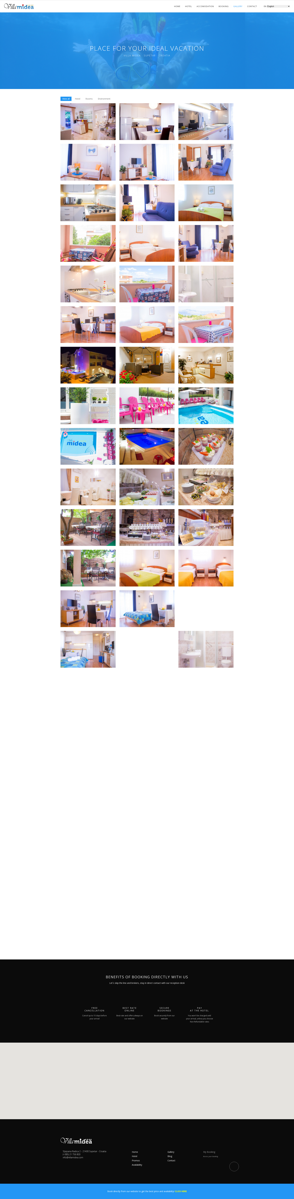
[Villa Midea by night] (88, 365)
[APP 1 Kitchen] (147, 121)
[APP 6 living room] (88, 324)
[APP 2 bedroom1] (147, 568)
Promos (136, 1160)
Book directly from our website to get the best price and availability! (147, 1191)
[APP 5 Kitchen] (88, 284)
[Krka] (147, 852)
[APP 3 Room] (206, 202)
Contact (171, 1160)
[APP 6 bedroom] (147, 324)
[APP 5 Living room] (206, 243)
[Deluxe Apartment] (147, 689)
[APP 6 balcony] (206, 324)
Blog (170, 1156)
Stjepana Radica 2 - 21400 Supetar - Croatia (84, 1151)
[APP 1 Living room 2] (147, 162)
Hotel (77, 98)
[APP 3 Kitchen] (88, 202)
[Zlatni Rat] (88, 811)
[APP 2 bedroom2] (206, 568)
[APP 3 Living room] (147, 202)
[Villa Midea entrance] (147, 365)
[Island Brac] (147, 811)
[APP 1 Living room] (88, 162)
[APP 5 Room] (147, 243)
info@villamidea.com (73, 1157)
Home (135, 1151)
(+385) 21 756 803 (71, 1154)
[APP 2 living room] (88, 608)
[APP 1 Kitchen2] (206, 121)
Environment (104, 98)
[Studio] (147, 608)
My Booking (209, 1151)
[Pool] (88, 405)
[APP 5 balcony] (147, 284)
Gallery (171, 1151)
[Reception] (206, 365)
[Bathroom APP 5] (206, 284)
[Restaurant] (88, 121)
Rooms (89, 98)
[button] (147, 1077)
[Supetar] (206, 811)
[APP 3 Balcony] (88, 243)
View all (66, 98)
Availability (137, 1164)
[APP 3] (206, 162)
